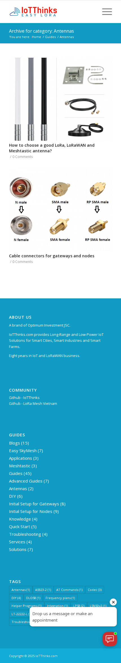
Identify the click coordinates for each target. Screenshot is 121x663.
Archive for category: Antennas (41, 31)
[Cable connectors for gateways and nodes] (60, 209)
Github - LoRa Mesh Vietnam (33, 403)
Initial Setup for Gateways (34, 503)
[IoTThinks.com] (50, 11)
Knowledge (20, 519)
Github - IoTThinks (24, 397)
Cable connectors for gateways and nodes (51, 255)
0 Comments (22, 156)
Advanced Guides (25, 481)
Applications (20, 458)
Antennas (18, 488)
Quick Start (19, 526)
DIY (12, 496)
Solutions (17, 549)
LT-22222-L (22, 614)
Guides (16, 473)
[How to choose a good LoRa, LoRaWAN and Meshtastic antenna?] (60, 99)
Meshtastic (19, 465)
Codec (95, 590)
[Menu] (104, 11)
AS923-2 (43, 590)
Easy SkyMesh (23, 450)
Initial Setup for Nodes (30, 511)
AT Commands (69, 590)
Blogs (14, 443)
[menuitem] (104, 11)
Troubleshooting (25, 534)
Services (17, 541)
